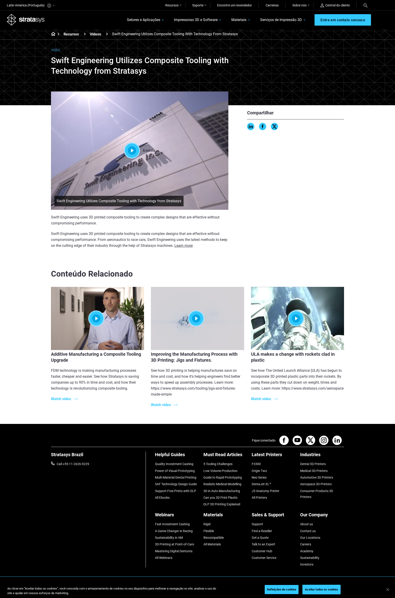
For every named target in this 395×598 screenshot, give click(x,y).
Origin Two (259, 471)
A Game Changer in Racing (174, 531)
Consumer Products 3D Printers (316, 494)
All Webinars (163, 558)
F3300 (256, 464)
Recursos (172, 5)
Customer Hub (262, 551)
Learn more (183, 245)
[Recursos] (85, 34)
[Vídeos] (107, 34)
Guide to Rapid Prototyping (222, 477)
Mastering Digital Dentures (173, 551)
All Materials (212, 544)
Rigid (207, 524)
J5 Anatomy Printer (265, 491)
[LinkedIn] (250, 126)
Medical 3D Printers (314, 471)
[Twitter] (274, 126)
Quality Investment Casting (174, 464)
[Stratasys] (26, 19)
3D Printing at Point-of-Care (174, 544)
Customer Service (264, 558)
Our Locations (310, 537)
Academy (306, 551)
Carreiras (272, 5)
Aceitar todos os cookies (321, 589)
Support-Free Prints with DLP (175, 491)
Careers (305, 544)
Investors (306, 564)
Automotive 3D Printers (316, 477)
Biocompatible (213, 537)
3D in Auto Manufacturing (221, 491)
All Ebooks (162, 497)
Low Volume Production (220, 471)
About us (306, 524)
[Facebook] (262, 126)
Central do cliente (337, 5)
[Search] (365, 5)
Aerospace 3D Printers (316, 484)
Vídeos (95, 34)
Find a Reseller (262, 531)
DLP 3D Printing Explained (221, 504)
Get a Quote (260, 537)
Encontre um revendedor (234, 5)
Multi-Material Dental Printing (175, 477)
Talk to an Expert (263, 544)
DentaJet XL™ (261, 484)
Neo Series (259, 477)
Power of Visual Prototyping (175, 471)
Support (257, 524)
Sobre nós (299, 5)
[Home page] (52, 34)
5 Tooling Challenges (217, 464)
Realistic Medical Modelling (222, 484)
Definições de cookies (281, 589)
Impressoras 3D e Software (196, 20)
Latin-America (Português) (26, 5)
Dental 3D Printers (313, 464)
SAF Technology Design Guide (176, 484)
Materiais (238, 20)
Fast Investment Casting (172, 524)
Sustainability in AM (169, 537)
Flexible (208, 531)
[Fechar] (388, 590)
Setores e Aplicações (143, 20)
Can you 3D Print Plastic (220, 497)
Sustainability (309, 558)
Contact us (308, 531)
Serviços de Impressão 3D (281, 20)
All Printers (259, 497)
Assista (149, 150)
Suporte (197, 5)
